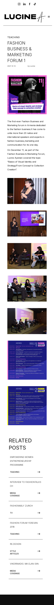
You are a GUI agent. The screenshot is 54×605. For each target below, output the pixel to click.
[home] (24, 17)
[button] (49, 17)
